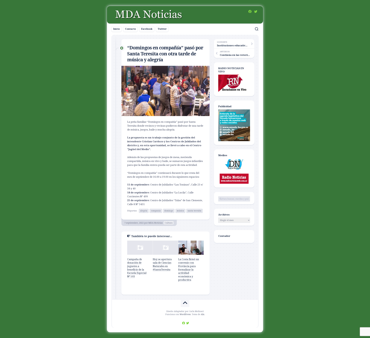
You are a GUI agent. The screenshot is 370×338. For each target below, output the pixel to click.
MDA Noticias (155, 223)
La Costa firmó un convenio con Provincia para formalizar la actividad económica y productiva (188, 269)
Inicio (116, 29)
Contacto (130, 29)
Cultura (169, 223)
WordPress (185, 314)
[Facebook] (249, 11)
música (180, 211)
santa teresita (194, 211)
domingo (168, 211)
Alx (202, 314)
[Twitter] (255, 11)
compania (156, 211)
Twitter (162, 29)
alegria (143, 211)
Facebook (146, 29)
